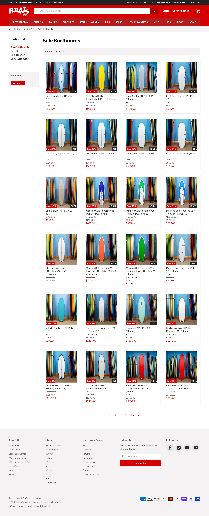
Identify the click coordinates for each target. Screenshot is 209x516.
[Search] (154, 11)
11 (126, 415)
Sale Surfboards (20, 47)
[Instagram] (178, 447)
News (180, 22)
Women (95, 22)
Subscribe (140, 463)
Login (165, 11)
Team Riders (15, 466)
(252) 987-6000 (91, 474)
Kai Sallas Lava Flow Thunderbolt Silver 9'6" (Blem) (138, 388)
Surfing (17, 29)
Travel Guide (14, 449)
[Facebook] (170, 447)
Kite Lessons (14, 498)
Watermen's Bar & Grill (19, 462)
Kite (20, 22)
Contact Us (88, 470)
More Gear (51, 482)
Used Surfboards (20, 58)
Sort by (49, 51)
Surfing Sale (29, 29)
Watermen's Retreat (18, 458)
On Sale (19, 83)
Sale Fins (15, 51)
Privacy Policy (46, 506)
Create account (182, 11)
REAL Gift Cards (54, 445)
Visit (156, 22)
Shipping (87, 449)
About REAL (15, 445)
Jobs (168, 22)
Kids (107, 22)
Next (134, 415)
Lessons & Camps (138, 22)
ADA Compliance (16, 506)
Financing (87, 458)
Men (82, 22)
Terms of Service (31, 506)
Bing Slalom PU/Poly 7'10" (59, 210)
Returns (86, 454)
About (193, 22)
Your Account (89, 466)
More (119, 22)
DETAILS (58, 2)
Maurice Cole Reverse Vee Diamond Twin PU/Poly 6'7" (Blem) (140, 271)
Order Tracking (90, 462)
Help (85, 445)
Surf (38, 22)
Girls (48, 478)
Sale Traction (18, 55)
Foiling (53, 22)
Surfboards (28, 498)
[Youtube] (187, 447)
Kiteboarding (52, 449)
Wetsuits (68, 22)
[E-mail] (195, 447)
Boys (48, 474)
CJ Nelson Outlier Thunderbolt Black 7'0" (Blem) (98, 388)
